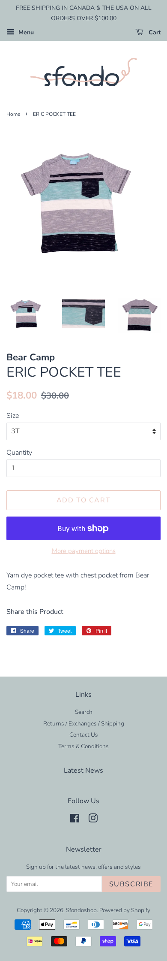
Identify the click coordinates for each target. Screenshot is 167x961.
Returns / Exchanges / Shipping (83, 723)
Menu (25, 32)
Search (83, 712)
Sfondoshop (81, 910)
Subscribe (131, 884)
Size (12, 415)
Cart (154, 32)
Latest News (83, 770)
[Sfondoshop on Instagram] (93, 820)
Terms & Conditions (83, 746)
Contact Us (83, 735)
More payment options (84, 551)
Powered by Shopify (124, 910)
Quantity (19, 452)
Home (13, 114)
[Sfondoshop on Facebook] (75, 820)
